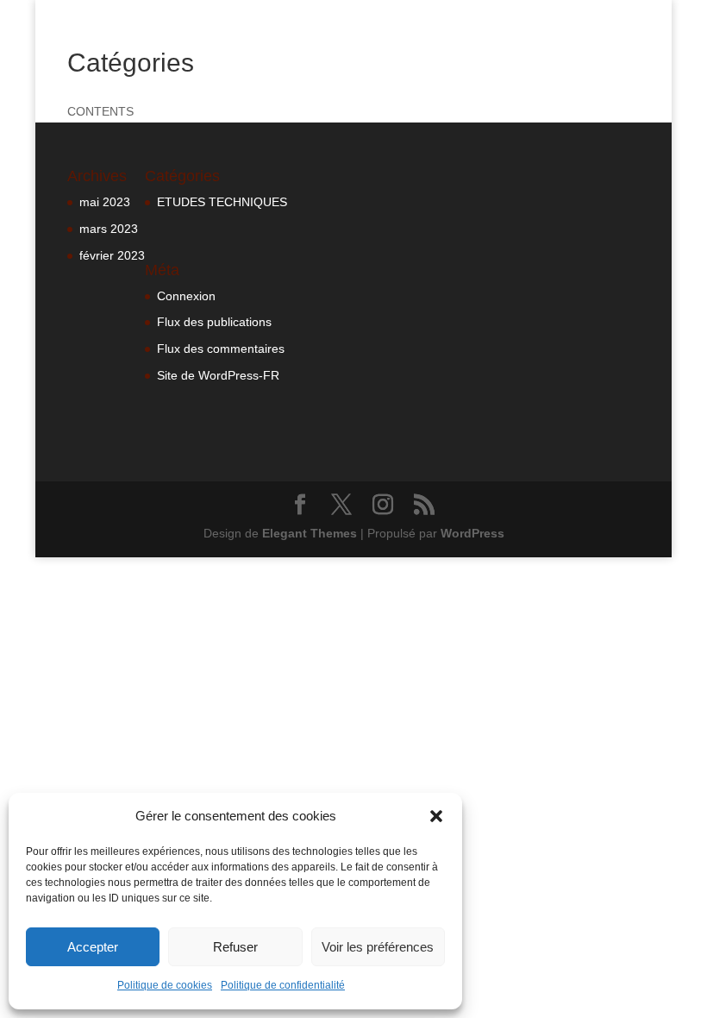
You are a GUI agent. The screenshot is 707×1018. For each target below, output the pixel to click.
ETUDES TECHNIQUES (222, 202)
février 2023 (112, 255)
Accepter (92, 946)
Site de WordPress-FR (218, 375)
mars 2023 (108, 229)
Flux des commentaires (221, 348)
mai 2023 (104, 202)
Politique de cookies (164, 985)
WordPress (472, 533)
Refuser (235, 946)
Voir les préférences (378, 946)
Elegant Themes (309, 533)
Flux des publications (214, 322)
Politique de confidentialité (283, 985)
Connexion (186, 296)
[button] (436, 816)
